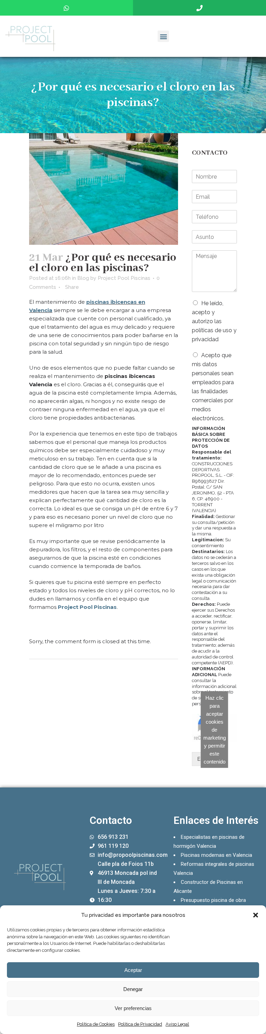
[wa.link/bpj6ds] (66, 8)
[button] (255, 915)
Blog (83, 278)
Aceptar (133, 970)
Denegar (133, 989)
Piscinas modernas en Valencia (216, 855)
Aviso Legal (177, 1024)
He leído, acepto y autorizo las (214, 321)
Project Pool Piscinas (124, 278)
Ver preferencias (133, 1008)
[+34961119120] (199, 8)
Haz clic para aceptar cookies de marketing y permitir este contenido (214, 730)
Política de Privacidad (140, 1024)
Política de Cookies (96, 1024)
